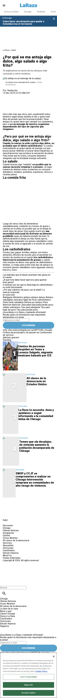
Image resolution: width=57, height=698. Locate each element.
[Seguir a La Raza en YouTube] (19, 514)
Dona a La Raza (11, 12)
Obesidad (36, 304)
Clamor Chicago (7, 613)
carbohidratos (44, 299)
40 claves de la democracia (16, 540)
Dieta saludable (16, 302)
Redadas (41, 12)
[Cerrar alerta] (54, 19)
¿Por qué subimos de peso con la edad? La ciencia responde (24, 291)
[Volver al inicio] (18, 571)
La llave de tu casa (9, 608)
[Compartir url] (6, 110)
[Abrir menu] (4, 5)
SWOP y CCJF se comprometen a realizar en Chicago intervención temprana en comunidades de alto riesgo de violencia (35, 479)
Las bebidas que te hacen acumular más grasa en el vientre (26, 276)
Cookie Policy (41, 671)
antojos (27, 297)
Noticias (22, 343)
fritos (45, 302)
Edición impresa (7, 623)
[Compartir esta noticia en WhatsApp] (6, 95)
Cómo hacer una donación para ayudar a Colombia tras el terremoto (23, 22)
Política (31, 374)
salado (6, 307)
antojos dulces (38, 297)
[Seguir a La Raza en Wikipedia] (33, 514)
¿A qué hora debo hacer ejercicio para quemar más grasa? (25, 281)
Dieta (5, 302)
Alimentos (18, 297)
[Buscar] (4, 593)
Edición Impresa (10, 553)
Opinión (6, 535)
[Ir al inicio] (19, 505)
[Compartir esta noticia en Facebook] (13, 95)
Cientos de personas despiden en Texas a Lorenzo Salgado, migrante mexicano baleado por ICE (35, 351)
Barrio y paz (5, 611)
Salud (13, 50)
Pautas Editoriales (11, 558)
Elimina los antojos (33, 302)
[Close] (54, 656)
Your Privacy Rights (28, 677)
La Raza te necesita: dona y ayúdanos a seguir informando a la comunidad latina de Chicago (36, 414)
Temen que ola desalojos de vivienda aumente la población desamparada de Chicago (36, 446)
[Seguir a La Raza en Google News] (26, 514)
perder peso (47, 304)
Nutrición (7, 304)
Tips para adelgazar (30, 307)
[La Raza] (28, 5)
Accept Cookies (29, 693)
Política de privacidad (13, 332)
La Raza (6, 50)
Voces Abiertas (10, 538)
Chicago (28, 12)
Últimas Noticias (11, 530)
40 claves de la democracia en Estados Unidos (37, 381)
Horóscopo (8, 548)
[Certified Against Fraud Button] (13, 563)
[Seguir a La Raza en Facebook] (6, 514)
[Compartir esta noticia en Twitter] (19, 95)
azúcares (18, 299)
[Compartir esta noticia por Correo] (26, 95)
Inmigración (8, 533)
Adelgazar (8, 297)
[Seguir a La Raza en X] (13, 514)
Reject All (28, 685)
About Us (7, 555)
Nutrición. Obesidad (21, 304)
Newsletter (8, 545)
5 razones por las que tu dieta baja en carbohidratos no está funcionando (28, 286)
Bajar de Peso (30, 299)
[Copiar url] (9, 104)
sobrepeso (15, 307)
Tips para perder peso (27, 309)
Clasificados (9, 550)
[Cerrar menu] (3, 583)
